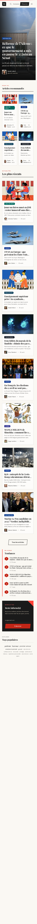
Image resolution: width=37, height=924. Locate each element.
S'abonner (17, 626)
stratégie (21, 651)
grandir (20, 649)
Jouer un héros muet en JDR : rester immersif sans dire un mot (21, 584)
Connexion (16, 4)
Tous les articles (18, 542)
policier (8, 646)
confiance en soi (8, 651)
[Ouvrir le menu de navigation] (10, 4)
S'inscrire (25, 4)
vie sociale (15, 651)
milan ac (5, 654)
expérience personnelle (15, 654)
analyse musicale (11, 649)
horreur (15, 646)
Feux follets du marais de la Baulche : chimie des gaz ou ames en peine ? (21, 559)
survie (31, 654)
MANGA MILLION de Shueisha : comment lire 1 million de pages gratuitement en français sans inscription (20, 575)
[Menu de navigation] (31, 4)
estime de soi (28, 651)
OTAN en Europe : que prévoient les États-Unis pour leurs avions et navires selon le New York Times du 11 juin (21, 567)
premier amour (25, 646)
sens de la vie (26, 649)
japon (17, 656)
